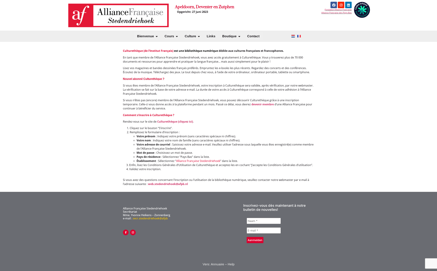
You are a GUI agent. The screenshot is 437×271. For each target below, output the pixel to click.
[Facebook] (333, 5)
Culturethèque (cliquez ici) (175, 121)
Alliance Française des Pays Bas (336, 13)
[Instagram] (341, 5)
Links (211, 36)
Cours (169, 36)
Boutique (229, 36)
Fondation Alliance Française (338, 10)
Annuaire (217, 264)
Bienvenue (145, 36)
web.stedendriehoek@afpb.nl (168, 184)
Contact (253, 36)
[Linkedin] (348, 5)
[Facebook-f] (126, 232)
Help (231, 264)
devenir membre (262, 104)
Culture (190, 36)
